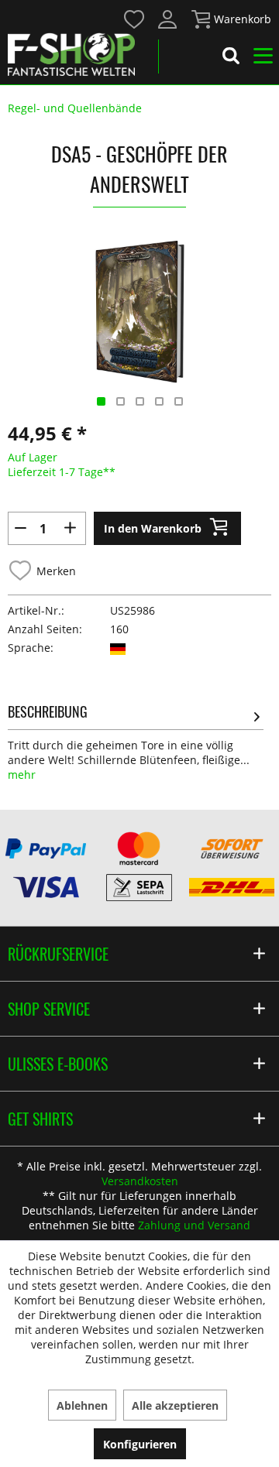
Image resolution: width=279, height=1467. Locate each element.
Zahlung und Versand (194, 1225)
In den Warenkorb (153, 528)
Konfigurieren (140, 1444)
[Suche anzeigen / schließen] (231, 58)
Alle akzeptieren (175, 1405)
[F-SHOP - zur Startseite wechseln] (71, 54)
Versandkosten (140, 1181)
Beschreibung (48, 711)
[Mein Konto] (168, 19)
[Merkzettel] (134, 19)
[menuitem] (134, 18)
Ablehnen (82, 1405)
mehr (22, 774)
